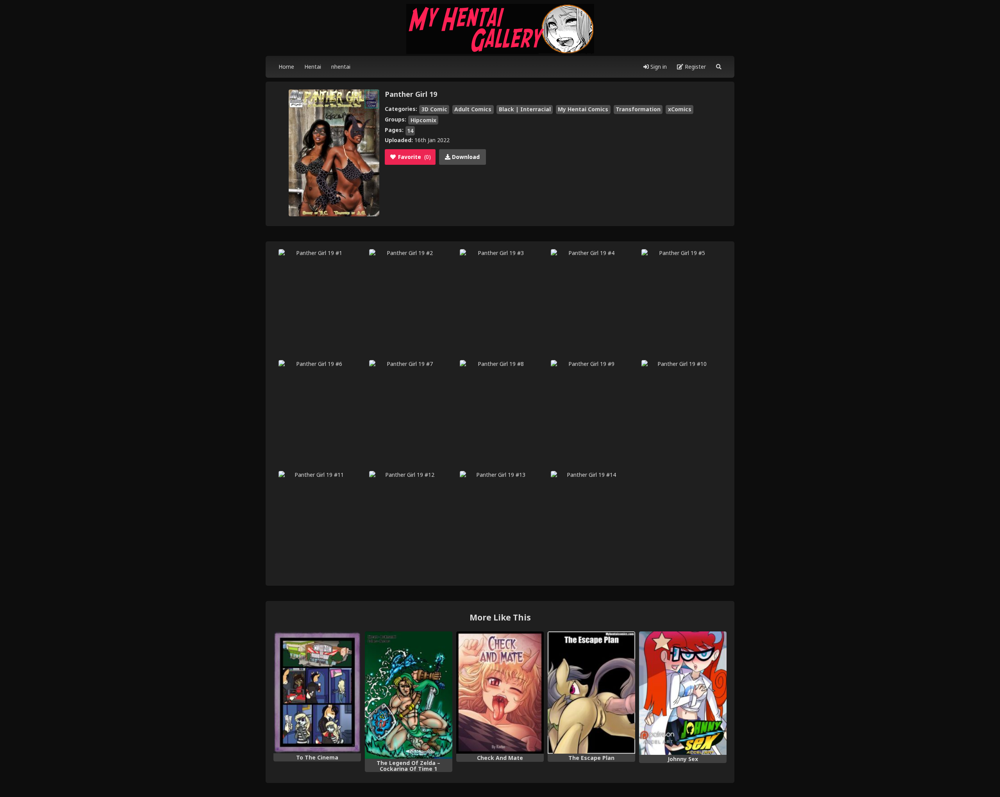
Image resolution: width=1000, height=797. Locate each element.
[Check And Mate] (500, 692)
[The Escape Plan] (591, 692)
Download (465, 156)
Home (286, 66)
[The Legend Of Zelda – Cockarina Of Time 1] (408, 695)
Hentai (312, 66)
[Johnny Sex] (683, 693)
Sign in (658, 66)
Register (694, 66)
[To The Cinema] (317, 692)
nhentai (340, 66)
